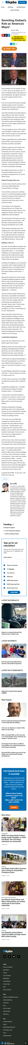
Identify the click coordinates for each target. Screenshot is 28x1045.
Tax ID (4, 1032)
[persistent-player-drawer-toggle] (26, 1043)
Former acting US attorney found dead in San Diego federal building (13, 721)
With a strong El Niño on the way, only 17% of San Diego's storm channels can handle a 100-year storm (14, 736)
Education (4, 930)
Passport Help (6, 1011)
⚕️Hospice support (9, 527)
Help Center (6, 1014)
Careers (5, 972)
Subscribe (14, 592)
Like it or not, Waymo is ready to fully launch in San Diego (13, 728)
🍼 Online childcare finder (11, 534)
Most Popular (7, 700)
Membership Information (9, 1027)
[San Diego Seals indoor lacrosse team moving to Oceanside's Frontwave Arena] (14, 857)
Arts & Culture (5, 833)
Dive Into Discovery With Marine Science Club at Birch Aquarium (12, 662)
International (21, 7)
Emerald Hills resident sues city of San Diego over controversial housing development (14, 754)
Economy (3, 866)
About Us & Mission (7, 967)
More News (6, 815)
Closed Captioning (7, 1000)
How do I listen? (7, 1008)
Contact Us (5, 1002)
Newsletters (6, 970)
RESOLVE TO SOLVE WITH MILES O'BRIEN (12, 692)
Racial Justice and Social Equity (9, 897)
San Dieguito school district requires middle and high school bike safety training (14, 934)
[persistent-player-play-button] (2, 1043)
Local (3, 7)
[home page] (11, 2)
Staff (4, 987)
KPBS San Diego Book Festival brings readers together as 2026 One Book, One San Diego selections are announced (14, 838)
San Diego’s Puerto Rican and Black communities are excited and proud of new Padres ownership (13, 745)
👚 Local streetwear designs (11, 531)
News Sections (14, 10)
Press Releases (6, 981)
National (10, 7)
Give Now (22, 2)
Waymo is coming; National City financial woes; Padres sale (12, 633)
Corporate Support (7, 1021)
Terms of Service (7, 989)
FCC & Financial (7, 975)
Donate (14, 807)
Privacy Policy (6, 984)
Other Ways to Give (7, 1030)
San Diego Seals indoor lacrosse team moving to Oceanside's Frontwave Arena (14, 870)
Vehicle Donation (7, 1035)
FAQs (4, 1005)
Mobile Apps (6, 978)
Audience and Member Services (10, 997)
